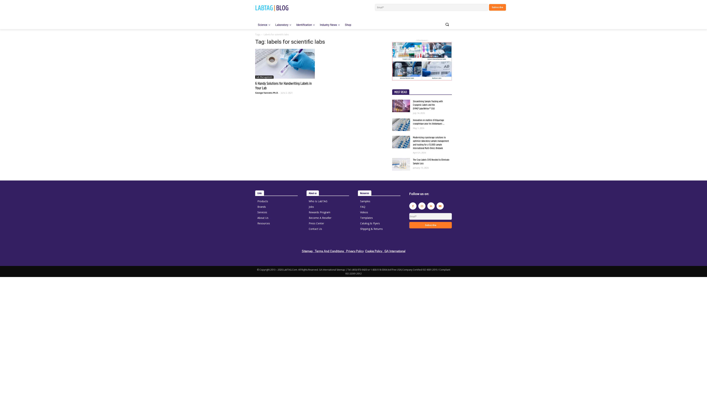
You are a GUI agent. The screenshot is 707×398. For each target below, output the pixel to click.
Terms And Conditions (330, 251)
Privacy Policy (355, 251)
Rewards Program (319, 212)
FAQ (362, 206)
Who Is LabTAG (318, 201)
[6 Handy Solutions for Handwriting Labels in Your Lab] (285, 64)
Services (262, 212)
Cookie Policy (374, 251)
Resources (263, 223)
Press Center (316, 223)
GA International (394, 251)
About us (313, 193)
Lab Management (264, 77)
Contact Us (315, 229)
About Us (262, 218)
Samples (365, 201)
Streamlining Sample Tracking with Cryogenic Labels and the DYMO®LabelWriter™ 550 (428, 105)
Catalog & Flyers (370, 223)
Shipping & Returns (371, 229)
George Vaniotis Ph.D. (266, 92)
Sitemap (308, 251)
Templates (366, 218)
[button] (447, 24)
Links (259, 193)
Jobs (311, 206)
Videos (364, 212)
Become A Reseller (320, 218)
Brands (261, 206)
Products (262, 201)
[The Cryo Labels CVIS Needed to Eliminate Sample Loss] (401, 164)
